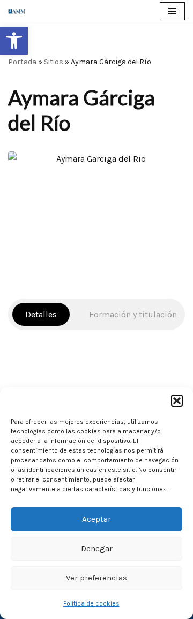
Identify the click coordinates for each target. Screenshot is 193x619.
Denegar (97, 548)
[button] (14, 41)
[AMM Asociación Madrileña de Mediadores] (19, 11)
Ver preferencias (96, 578)
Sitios (53, 61)
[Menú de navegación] (172, 11)
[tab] (41, 314)
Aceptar (96, 519)
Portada (22, 61)
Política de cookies (91, 603)
